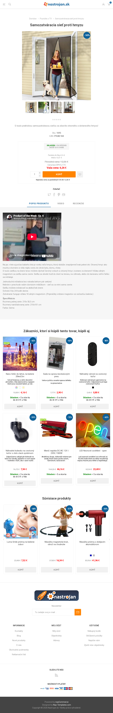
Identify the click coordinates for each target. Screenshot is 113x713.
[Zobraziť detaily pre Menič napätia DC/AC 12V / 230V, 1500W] (56, 430)
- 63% (69, 341)
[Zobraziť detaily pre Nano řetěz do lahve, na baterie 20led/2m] (20, 354)
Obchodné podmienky (19, 650)
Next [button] (109, 539)
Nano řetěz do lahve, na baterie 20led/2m (20, 375)
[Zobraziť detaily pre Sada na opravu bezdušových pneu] (56, 354)
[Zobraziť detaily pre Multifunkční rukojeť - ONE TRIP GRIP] (56, 522)
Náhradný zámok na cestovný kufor (93, 375)
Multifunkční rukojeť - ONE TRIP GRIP (56, 543)
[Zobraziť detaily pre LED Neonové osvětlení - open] (93, 430)
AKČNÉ (7, 343)
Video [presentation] (60, 203)
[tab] (39, 203)
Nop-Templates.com (62, 705)
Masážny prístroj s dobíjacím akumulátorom (21, 543)
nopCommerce (61, 702)
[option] (31, 107)
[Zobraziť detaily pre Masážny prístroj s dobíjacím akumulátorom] (21, 522)
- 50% (87, 35)
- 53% (32, 417)
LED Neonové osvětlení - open (93, 450)
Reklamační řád (19, 654)
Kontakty (19, 631)
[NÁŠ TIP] (7, 506)
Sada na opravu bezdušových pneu (56, 375)
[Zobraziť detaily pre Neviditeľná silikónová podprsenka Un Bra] (92, 522)
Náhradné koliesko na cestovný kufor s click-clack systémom (20, 451)
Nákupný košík (94, 631)
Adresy (56, 640)
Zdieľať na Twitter (49, 194)
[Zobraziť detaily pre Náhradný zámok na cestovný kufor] (93, 354)
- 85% (105, 341)
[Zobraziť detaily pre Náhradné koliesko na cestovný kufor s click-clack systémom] (20, 430)
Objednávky (56, 635)
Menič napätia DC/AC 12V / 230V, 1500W (56, 451)
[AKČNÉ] (7, 338)
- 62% (32, 341)
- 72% (69, 417)
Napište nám (94, 640)
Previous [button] (3, 539)
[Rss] (56, 675)
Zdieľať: (56, 189)
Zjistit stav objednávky (94, 645)
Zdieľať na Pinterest (58, 194)
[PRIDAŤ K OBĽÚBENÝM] (80, 174)
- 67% (69, 509)
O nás (18, 645)
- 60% (105, 509)
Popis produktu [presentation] (39, 203)
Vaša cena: (53, 167)
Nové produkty (18, 640)
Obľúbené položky (94, 635)
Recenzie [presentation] (78, 203)
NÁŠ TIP (7, 346)
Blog (19, 635)
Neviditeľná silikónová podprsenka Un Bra (92, 543)
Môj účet (56, 631)
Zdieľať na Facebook (54, 194)
